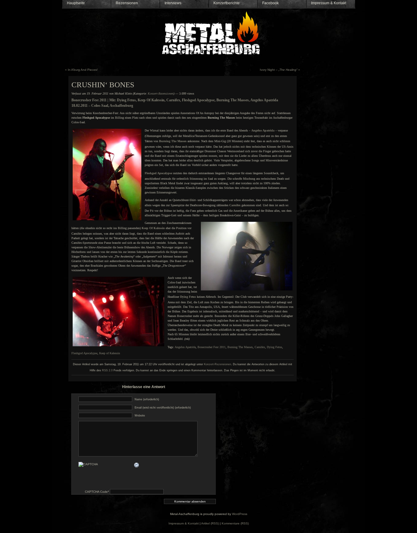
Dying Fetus (274, 347)
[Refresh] (136, 464)
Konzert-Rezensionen (160, 93)
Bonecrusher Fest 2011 (212, 347)
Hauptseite (76, 3)
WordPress (239, 514)
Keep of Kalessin (109, 353)
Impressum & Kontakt (328, 3)
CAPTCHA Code (96, 491)
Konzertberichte (226, 3)
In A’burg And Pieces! (83, 69)
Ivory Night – (278, 69)
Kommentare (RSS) (235, 523)
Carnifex (235, 205)
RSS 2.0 (107, 370)
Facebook (270, 3)
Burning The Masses (240, 347)
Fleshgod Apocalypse (84, 353)
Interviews (173, 3)
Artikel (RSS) (210, 523)
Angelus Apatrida (185, 347)
